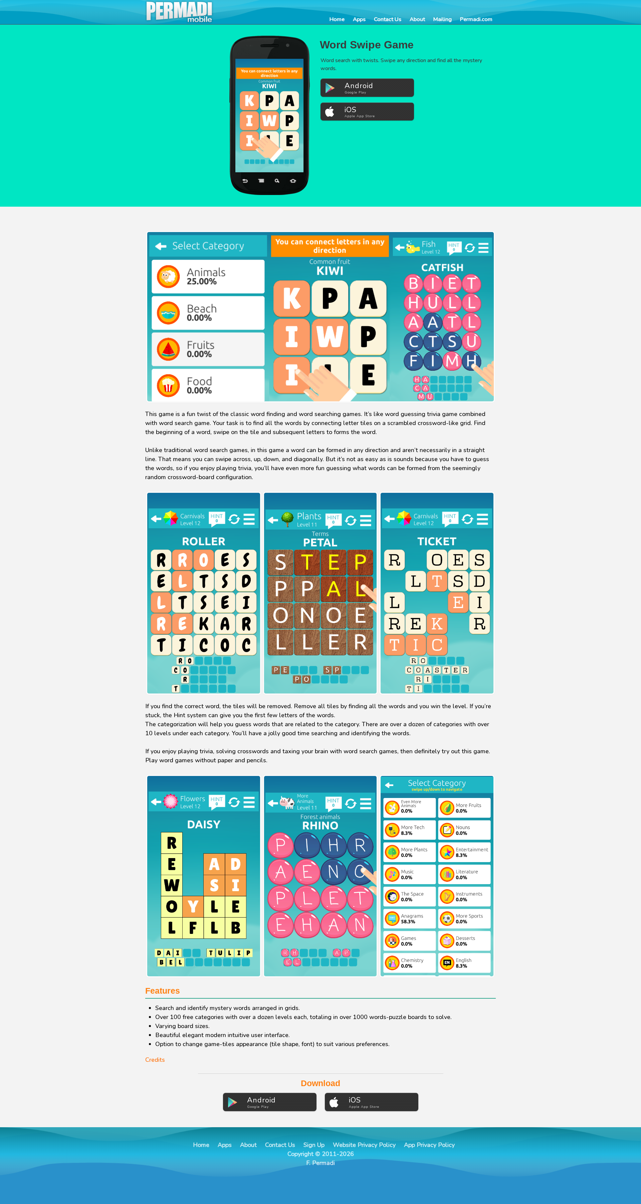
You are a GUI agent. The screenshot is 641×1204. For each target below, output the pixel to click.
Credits (155, 1060)
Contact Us (387, 19)
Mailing (442, 19)
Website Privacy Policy (364, 1145)
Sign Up (314, 1145)
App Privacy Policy (429, 1145)
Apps (359, 19)
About (417, 19)
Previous (240, 116)
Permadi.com (476, 19)
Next (298, 116)
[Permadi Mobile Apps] (198, 12)
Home (337, 19)
